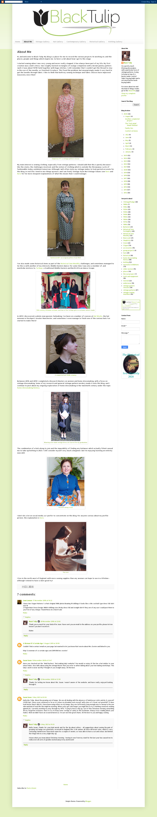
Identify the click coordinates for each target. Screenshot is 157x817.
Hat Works (98, 316)
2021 (125, 167)
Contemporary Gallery (76, 42)
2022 (126, 164)
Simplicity (126, 240)
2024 (126, 158)
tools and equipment (130, 276)
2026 (126, 114)
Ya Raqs (39, 268)
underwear (127, 283)
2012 (125, 193)
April (127, 143)
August (128, 116)
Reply (25, 613)
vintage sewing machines (128, 293)
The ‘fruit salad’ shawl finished (131, 124)
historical (126, 255)
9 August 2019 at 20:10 (51, 643)
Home (17, 42)
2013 (125, 190)
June (127, 137)
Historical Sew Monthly (70, 263)
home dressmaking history (28, 388)
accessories (127, 248)
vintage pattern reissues (129, 286)
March (127, 146)
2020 (126, 170)
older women (128, 269)
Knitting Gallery (115, 42)
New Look (127, 238)
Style (125, 243)
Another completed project (132, 120)
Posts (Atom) (31, 788)
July (127, 135)
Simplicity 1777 (56, 159)
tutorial (126, 281)
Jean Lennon (27, 600)
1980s (125, 224)
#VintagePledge (129, 202)
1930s (125, 212)
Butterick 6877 (55, 258)
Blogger (88, 801)
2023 (126, 161)
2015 (125, 184)
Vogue (125, 245)
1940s (125, 214)
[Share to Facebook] (30, 586)
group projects (128, 250)
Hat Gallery (58, 42)
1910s (125, 207)
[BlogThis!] (25, 586)
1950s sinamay (71, 375)
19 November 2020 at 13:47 (42, 660)
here (108, 171)
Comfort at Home (131, 131)
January (128, 152)
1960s (125, 219)
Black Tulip (33, 621)
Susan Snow (27, 660)
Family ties (129, 128)
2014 (125, 187)
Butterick (126, 227)
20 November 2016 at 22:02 (50, 621)
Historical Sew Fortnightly (128, 230)
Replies (28, 617)
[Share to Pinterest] (32, 586)
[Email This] (23, 586)
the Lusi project (129, 274)
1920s (125, 209)
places (125, 271)
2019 (125, 173)
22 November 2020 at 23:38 (50, 679)
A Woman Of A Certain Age (33, 643)
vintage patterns (129, 290)
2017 (125, 178)
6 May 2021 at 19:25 (47, 724)
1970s (125, 222)
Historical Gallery (97, 42)
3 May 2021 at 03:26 (39, 697)
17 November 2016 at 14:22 (42, 600)
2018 (125, 175)
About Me (28, 42)
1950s (125, 217)
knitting (126, 262)
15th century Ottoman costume (47, 310)
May (127, 140)
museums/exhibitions (131, 265)
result (71, 507)
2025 (126, 155)
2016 (125, 181)
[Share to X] (28, 586)
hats (124, 253)
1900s (125, 204)
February (128, 149)
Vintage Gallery (42, 42)
